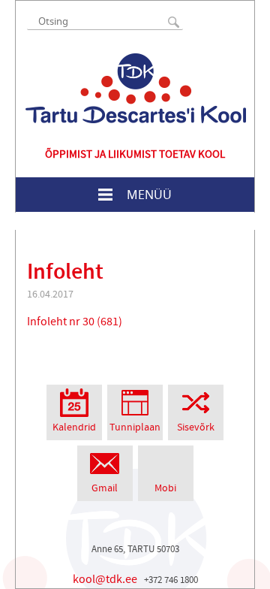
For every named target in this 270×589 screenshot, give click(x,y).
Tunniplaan (135, 427)
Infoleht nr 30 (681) (74, 321)
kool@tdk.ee (105, 579)
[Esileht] (136, 88)
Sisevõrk (195, 427)
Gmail (105, 488)
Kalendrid (74, 427)
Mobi (165, 488)
